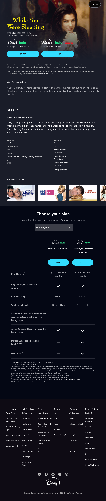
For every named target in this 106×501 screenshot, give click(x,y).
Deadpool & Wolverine (89, 420)
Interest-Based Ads (12, 446)
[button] (29, 409)
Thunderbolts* (90, 449)
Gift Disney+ (26, 457)
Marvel (56, 424)
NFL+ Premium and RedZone (44, 442)
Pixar (55, 418)
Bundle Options (43, 413)
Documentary (73, 440)
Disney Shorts (73, 435)
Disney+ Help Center (73, 379)
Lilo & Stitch (89, 438)
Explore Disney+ (27, 413)
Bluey (87, 443)
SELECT (23, 54)
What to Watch (27, 429)
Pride (71, 446)
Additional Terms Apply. (46, 74)
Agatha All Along (91, 459)
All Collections (74, 413)
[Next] (101, 192)
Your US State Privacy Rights (13, 428)
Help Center (26, 435)
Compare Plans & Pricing (43, 450)
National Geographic (60, 435)
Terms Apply (16, 362)
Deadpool (88, 413)
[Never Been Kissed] (52, 193)
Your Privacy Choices (12, 441)
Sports (71, 429)
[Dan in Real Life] (83, 193)
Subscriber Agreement (13, 435)
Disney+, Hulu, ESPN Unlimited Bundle (44, 425)
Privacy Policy (10, 413)
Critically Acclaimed (76, 424)
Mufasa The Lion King (92, 465)
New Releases (26, 424)
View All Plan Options (16, 82)
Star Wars (57, 429)
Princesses (72, 451)
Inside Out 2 (89, 427)
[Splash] (21, 193)
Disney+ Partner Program (27, 463)
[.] (39, 474)
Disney (56, 413)
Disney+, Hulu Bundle (45, 418)
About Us (25, 446)
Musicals (72, 418)
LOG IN (95, 4)
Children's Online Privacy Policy (11, 420)
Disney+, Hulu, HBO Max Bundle (44, 433)
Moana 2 (88, 432)
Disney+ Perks (26, 418)
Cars (86, 454)
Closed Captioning (28, 451)
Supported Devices (28, 440)
